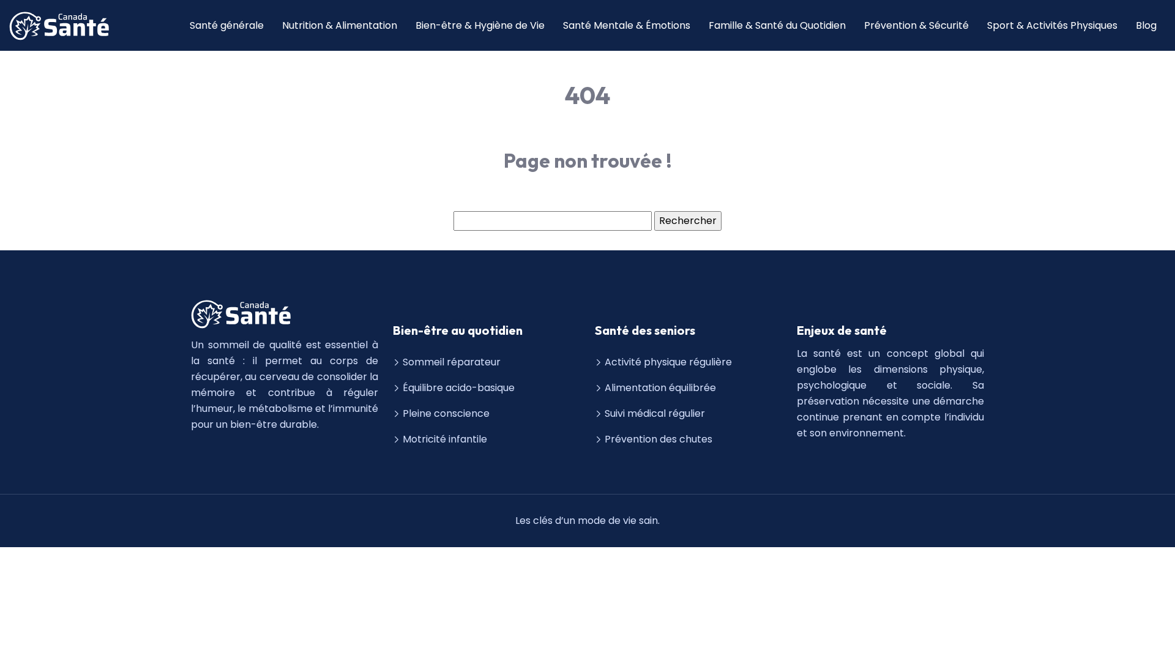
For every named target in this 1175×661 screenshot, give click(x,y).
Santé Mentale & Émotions (626, 25)
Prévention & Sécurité (916, 25)
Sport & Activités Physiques (1052, 25)
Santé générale (227, 25)
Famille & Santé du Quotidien (777, 25)
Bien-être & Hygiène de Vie (480, 25)
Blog (1146, 25)
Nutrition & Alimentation (339, 25)
